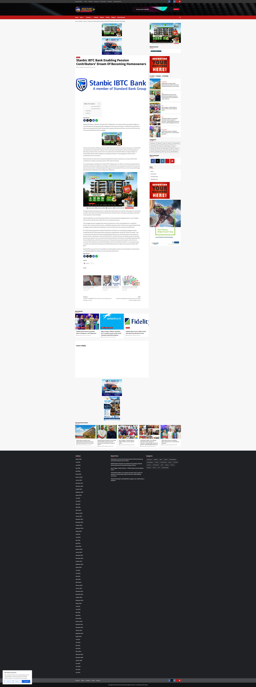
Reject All (17, 681)
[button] (180, 17)
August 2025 (79, 495)
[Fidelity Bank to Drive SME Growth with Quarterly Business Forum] (137, 322)
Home (85, 1)
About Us (90, 1)
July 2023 (78, 570)
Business (88, 17)
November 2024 (79, 522)
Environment (154, 145)
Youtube (98, 680)
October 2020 (79, 660)
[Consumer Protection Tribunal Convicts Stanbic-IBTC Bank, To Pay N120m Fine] (112, 280)
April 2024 (78, 543)
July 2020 (78, 663)
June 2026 (78, 465)
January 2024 (79, 552)
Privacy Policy (103, 1)
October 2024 (79, 525)
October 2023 (79, 561)
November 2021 (79, 627)
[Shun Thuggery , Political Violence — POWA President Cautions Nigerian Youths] (155, 107)
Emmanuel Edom (80, 335)
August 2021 (79, 636)
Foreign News (167, 145)
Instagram (88, 680)
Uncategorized (164, 82)
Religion (113, 17)
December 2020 (79, 654)
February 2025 (79, 513)
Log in (152, 171)
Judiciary (153, 148)
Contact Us (96, 1)
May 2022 (78, 612)
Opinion (102, 17)
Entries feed (153, 174)
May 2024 (78, 540)
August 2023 (79, 567)
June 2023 (78, 573)
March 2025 (78, 510)
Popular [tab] (158, 76)
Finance (78, 57)
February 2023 (79, 585)
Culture (169, 143)
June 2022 (78, 609)
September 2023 (79, 564)
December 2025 (79, 483)
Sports (163, 151)
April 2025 (78, 507)
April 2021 (78, 648)
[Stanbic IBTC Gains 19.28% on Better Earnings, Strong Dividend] (92, 280)
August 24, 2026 (108, 446)
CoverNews (138, 684)
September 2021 (79, 633)
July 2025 (78, 498)
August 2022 (79, 603)
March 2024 (78, 546)
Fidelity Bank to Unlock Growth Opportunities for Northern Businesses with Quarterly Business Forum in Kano (170, 85)
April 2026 (78, 471)
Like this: (88, 113)
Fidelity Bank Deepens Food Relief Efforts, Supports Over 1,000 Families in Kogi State (170, 133)
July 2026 (78, 462)
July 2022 (78, 606)
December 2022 (79, 591)
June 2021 (78, 642)
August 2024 (79, 531)
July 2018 (78, 672)
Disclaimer (110, 1)
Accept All (26, 681)
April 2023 (78, 579)
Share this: (88, 110)
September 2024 (79, 528)
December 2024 (79, 519)
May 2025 (78, 504)
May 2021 (78, 645)
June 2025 (78, 501)
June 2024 (78, 537)
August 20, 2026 (172, 444)
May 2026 (78, 468)
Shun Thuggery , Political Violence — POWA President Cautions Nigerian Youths (170, 109)
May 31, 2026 (136, 335)
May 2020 (78, 669)
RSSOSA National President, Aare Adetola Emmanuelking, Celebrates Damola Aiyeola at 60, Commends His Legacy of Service (170, 97)
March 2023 (78, 582)
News (81, 17)
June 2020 (78, 666)
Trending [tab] (165, 76)
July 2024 (78, 534)
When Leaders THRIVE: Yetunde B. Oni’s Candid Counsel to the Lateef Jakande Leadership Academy (111, 333)
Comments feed (154, 176)
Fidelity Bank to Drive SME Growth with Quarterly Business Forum (136, 332)
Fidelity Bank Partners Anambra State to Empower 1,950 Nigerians (86, 332)
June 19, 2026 (87, 335)
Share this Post (97, 106)
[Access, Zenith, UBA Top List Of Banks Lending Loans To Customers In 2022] (131, 280)
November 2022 (79, 594)
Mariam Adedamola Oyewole (82, 67)
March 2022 (78, 618)
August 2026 (79, 459)
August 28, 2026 (87, 444)
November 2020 (79, 657)
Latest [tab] (153, 76)
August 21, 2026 (151, 446)
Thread (93, 680)
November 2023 (79, 558)
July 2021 (78, 639)
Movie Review (166, 148)
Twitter (82, 680)
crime (164, 143)
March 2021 (78, 651)
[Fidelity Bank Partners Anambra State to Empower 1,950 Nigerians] (87, 322)
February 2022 (79, 621)
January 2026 (79, 480)
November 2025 (79, 486)
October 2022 (79, 597)
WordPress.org (154, 179)
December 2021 (79, 624)
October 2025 (79, 489)
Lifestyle (96, 17)
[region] (17, 677)
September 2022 (79, 600)
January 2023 (79, 588)
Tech (168, 151)
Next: (128, 298)
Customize (8, 681)
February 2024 (79, 549)
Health (173, 145)
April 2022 (78, 615)
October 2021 (79, 630)
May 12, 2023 (91, 67)
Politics (108, 17)
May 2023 (78, 576)
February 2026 (79, 477)
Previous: (97, 298)
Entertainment (121, 17)
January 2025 (79, 516)
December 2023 (79, 555)
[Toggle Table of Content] (98, 104)
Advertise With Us (117, 1)
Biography (153, 143)
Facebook (77, 680)
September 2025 (79, 492)
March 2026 (78, 474)
